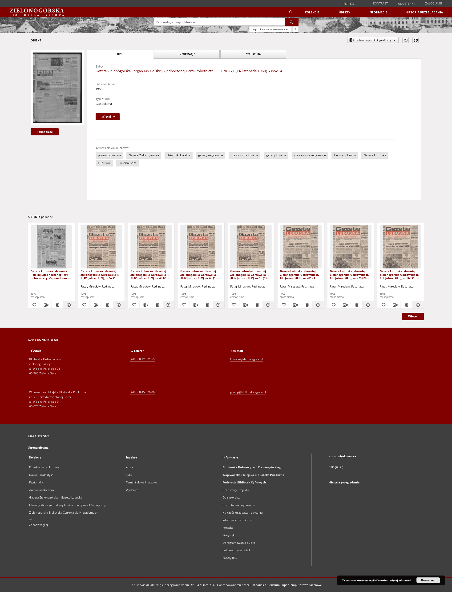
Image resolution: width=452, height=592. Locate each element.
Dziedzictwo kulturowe (44, 467)
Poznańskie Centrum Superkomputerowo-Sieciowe (286, 585)
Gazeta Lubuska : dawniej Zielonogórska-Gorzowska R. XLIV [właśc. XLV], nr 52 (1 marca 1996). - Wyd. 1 (100, 274)
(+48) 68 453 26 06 (142, 392)
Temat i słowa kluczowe (141, 482)
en (352, 3)
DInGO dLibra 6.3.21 (204, 585)
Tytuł (129, 475)
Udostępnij (406, 4)
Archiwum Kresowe (42, 490)
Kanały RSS (229, 558)
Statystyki (228, 535)
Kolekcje (312, 12)
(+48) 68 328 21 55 (142, 359)
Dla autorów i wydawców (238, 505)
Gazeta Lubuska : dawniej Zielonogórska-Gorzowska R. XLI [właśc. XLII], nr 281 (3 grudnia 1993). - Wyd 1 (299, 274)
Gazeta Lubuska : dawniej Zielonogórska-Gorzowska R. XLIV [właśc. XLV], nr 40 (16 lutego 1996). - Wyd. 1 (199, 274)
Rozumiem (428, 580)
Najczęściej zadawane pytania (242, 513)
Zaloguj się (434, 3)
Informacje (377, 12)
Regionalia (36, 482)
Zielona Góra (127, 163)
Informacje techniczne (237, 520)
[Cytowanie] (415, 40)
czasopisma (104, 104)
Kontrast (380, 3)
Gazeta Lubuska (375, 155)
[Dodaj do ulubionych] (405, 40)
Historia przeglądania (424, 12)
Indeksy (344, 12)
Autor (129, 467)
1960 (99, 89)
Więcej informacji (400, 580)
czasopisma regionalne (310, 155)
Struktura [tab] (253, 54)
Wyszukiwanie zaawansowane (270, 29)
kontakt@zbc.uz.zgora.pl (246, 359)
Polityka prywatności (236, 550)
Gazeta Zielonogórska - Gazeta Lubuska (55, 497)
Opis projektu (231, 497)
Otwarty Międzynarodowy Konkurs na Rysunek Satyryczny (67, 505)
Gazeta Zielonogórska (144, 155)
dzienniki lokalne (178, 155)
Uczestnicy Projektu (235, 490)
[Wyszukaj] (292, 22)
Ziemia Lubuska (345, 155)
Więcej (413, 316)
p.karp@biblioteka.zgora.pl (248, 392)
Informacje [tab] (186, 54)
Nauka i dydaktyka (41, 475)
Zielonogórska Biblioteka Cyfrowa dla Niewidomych (63, 513)
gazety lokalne (276, 155)
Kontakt (227, 528)
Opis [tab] (120, 54)
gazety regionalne (210, 155)
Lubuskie (104, 163)
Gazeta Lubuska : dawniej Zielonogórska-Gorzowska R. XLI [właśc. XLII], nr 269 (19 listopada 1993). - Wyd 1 (399, 274)
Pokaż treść (44, 132)
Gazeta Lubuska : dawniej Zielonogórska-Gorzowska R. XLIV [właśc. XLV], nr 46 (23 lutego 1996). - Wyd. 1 (149, 274)
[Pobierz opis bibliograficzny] (45, 305)
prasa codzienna (109, 155)
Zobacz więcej (38, 525)
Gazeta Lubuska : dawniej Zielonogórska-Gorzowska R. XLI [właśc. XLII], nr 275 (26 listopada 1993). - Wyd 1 (349, 274)
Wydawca (132, 490)
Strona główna (38, 448)
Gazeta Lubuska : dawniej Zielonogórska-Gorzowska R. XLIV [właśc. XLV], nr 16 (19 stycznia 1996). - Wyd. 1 (249, 274)
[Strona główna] (290, 12)
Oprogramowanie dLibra (238, 543)
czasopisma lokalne (244, 155)
